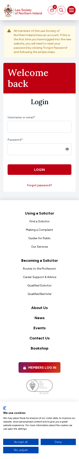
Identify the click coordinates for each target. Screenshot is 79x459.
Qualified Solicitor (39, 285)
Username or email (21, 117)
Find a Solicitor (39, 221)
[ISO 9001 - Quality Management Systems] (39, 386)
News (40, 318)
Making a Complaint (39, 230)
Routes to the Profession (39, 268)
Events (39, 328)
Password (15, 140)
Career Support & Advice (39, 277)
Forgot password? (39, 185)
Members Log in (42, 368)
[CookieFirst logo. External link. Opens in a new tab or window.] (4, 408)
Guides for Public (39, 238)
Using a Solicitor (39, 213)
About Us (39, 307)
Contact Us (39, 338)
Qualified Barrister (40, 294)
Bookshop (39, 348)
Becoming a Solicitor (39, 260)
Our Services (39, 246)
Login (39, 170)
